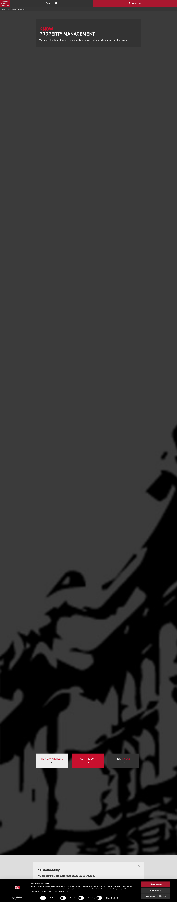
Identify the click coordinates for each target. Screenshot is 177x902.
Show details (110, 898)
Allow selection (155, 890)
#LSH (123, 759)
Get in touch (87, 759)
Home (3, 9)
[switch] (63, 898)
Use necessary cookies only (156, 896)
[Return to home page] (5, 3)
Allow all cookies (156, 884)
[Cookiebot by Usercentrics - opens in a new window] (17, 898)
